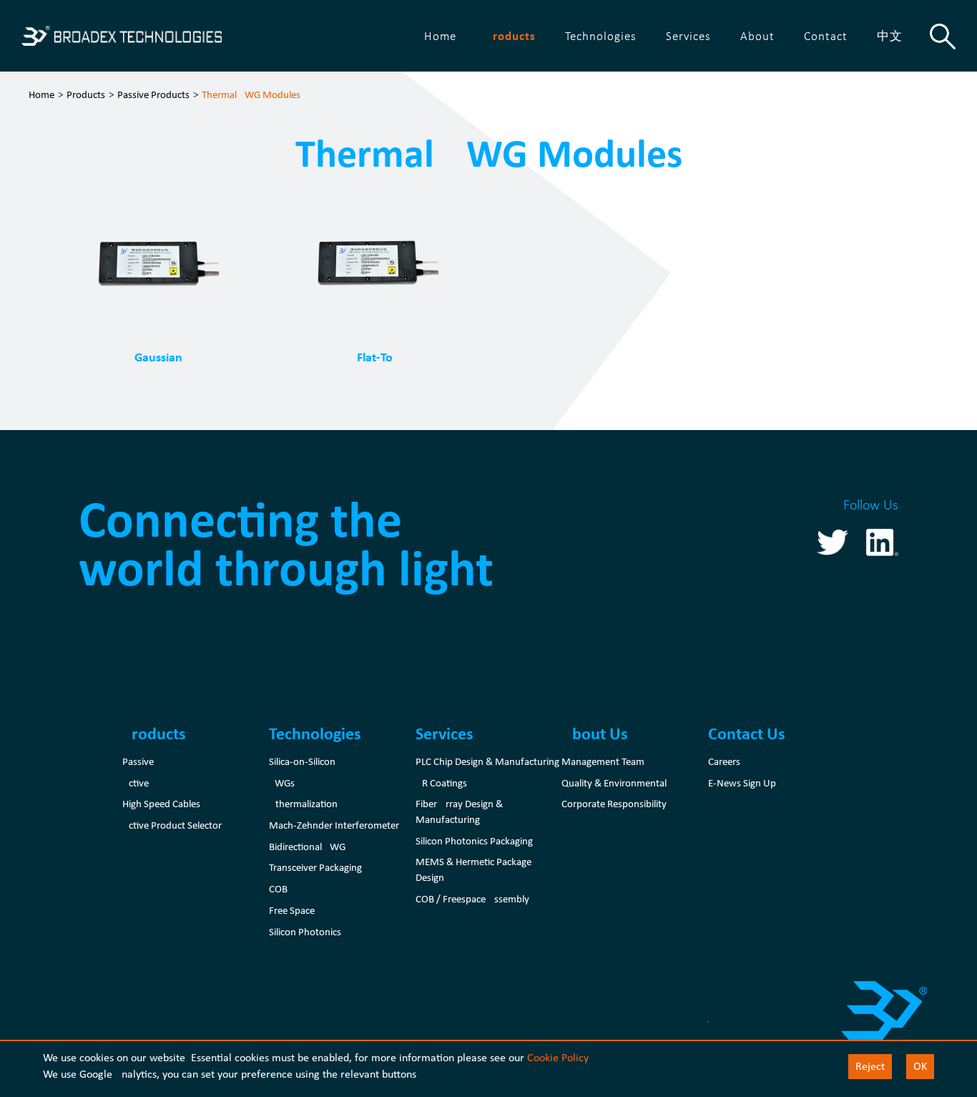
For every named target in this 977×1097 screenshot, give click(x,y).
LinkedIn (882, 542)
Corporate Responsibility (614, 803)
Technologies (601, 35)
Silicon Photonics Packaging (474, 841)
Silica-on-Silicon (302, 761)
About (757, 35)
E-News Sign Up (742, 783)
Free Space (292, 910)
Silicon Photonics (305, 932)
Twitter (833, 542)
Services (688, 35)
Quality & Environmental (614, 783)
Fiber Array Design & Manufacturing (459, 811)
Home (440, 35)
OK (920, 1066)
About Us (594, 733)
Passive (138, 761)
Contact (826, 35)
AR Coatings (441, 783)
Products (511, 35)
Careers (724, 761)
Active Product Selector (172, 825)
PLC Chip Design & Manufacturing (487, 761)
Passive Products (153, 94)
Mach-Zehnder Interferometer (334, 825)
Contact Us (746, 733)
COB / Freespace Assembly (472, 899)
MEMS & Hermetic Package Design (473, 869)
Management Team (602, 761)
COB (278, 889)
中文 (890, 35)
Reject (870, 1066)
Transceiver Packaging (315, 867)
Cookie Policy (557, 1057)
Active (135, 783)
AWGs (282, 783)
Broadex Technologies (121, 36)
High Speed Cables (161, 803)
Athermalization (303, 803)
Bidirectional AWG (307, 846)
